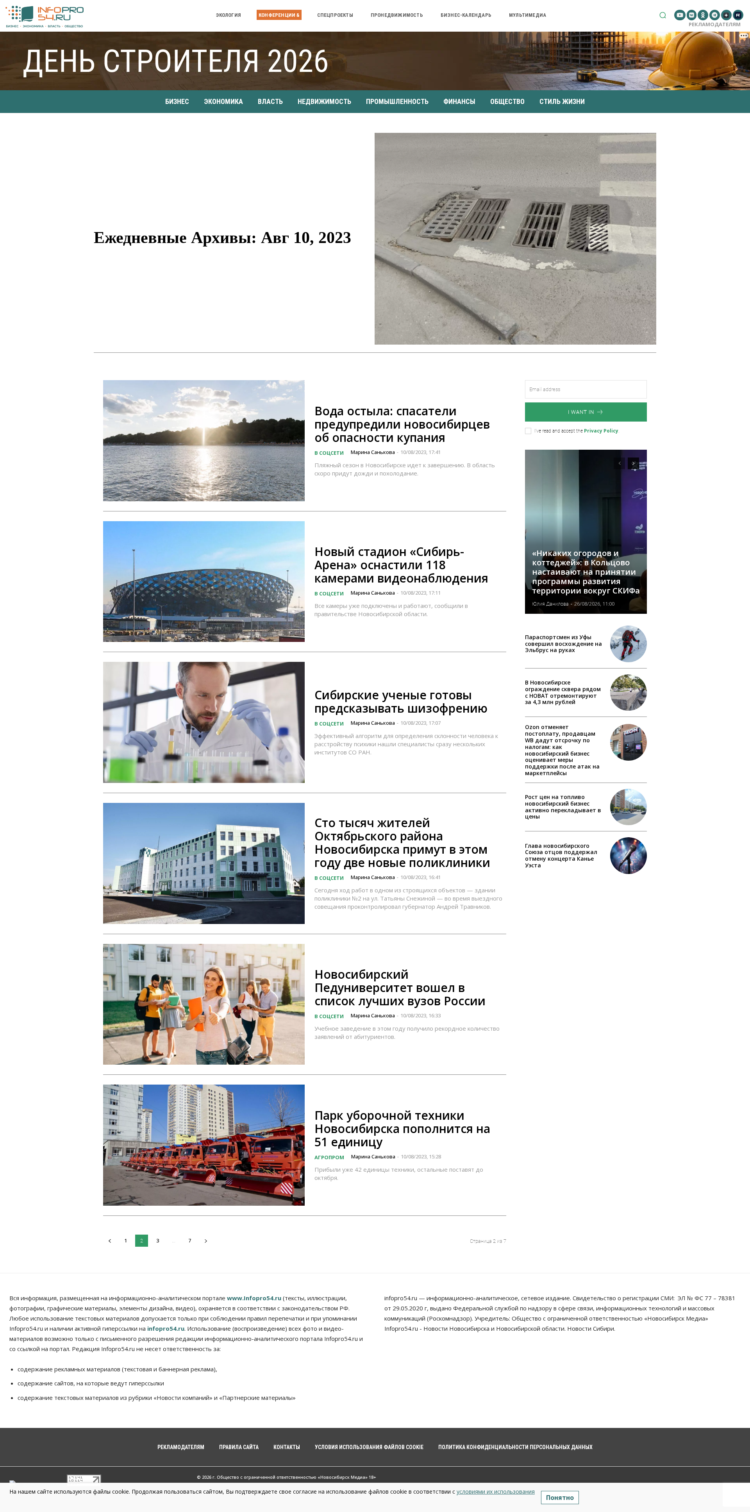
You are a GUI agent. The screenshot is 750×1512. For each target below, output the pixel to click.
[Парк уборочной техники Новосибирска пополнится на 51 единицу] (204, 1145)
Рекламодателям (715, 24)
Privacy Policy (601, 430)
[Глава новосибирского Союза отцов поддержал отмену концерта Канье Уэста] (628, 855)
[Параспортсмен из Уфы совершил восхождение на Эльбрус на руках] (628, 644)
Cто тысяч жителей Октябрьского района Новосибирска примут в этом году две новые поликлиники (402, 842)
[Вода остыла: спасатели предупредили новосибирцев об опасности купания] (204, 440)
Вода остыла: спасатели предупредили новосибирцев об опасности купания (402, 424)
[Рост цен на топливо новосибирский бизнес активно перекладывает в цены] (628, 807)
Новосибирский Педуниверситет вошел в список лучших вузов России (400, 987)
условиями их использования (496, 1491)
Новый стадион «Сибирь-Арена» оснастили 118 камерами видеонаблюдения (401, 564)
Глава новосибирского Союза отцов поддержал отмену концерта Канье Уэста (561, 855)
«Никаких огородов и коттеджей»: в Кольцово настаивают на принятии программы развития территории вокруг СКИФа (586, 572)
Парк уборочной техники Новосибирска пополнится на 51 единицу (402, 1128)
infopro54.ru (165, 1328)
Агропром (329, 1157)
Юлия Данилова (550, 604)
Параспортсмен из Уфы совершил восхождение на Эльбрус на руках (563, 643)
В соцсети (329, 452)
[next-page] (205, 1241)
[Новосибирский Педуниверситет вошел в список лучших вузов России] (204, 1004)
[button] (662, 15)
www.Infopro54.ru (254, 1298)
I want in (581, 412)
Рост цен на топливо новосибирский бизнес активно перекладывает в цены (563, 806)
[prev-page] (109, 1241)
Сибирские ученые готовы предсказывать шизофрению (401, 701)
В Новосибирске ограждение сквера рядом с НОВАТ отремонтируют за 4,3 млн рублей (563, 692)
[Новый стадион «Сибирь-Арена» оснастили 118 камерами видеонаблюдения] (204, 581)
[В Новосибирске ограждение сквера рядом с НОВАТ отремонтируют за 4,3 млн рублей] (628, 692)
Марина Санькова (373, 452)
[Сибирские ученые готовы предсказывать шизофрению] (204, 722)
